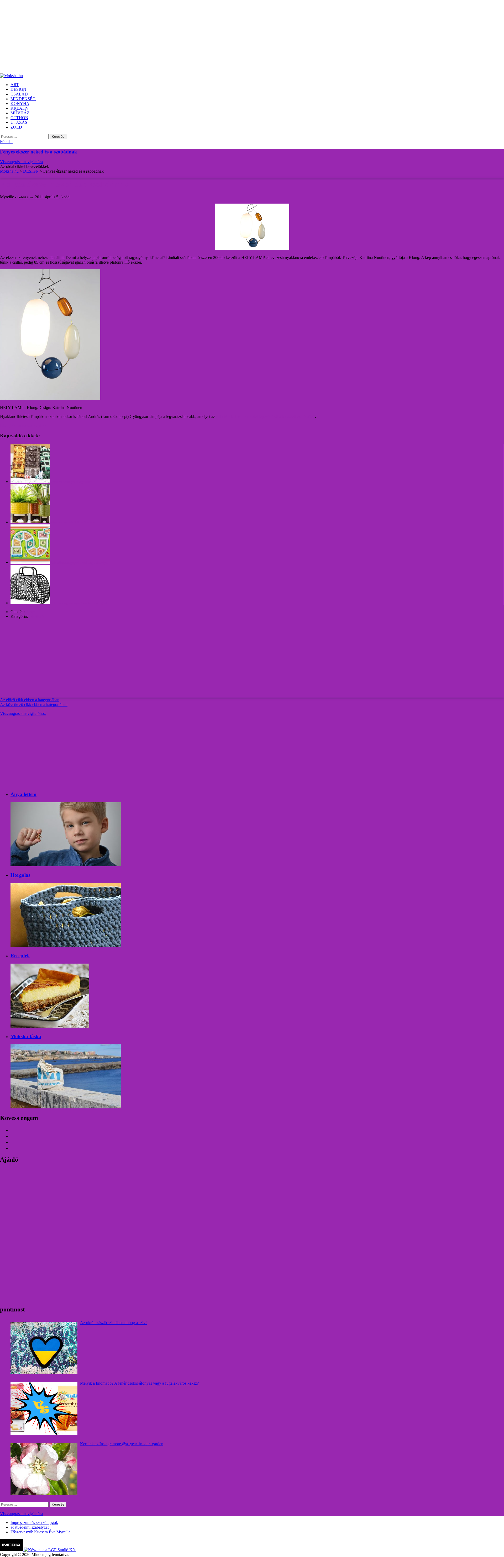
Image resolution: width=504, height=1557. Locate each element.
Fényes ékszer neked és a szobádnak (38, 152)
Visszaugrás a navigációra (21, 162)
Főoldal (6, 141)
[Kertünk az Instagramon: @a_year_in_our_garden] (43, 1469)
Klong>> (7, 425)
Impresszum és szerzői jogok (34, 1522)
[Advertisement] (157, 36)
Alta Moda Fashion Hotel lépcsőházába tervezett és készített (265, 416)
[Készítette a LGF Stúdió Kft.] (50, 1550)
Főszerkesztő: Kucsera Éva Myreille (40, 1532)
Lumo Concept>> (31, 425)
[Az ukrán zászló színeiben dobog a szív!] (43, 1348)
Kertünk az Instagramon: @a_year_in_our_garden (121, 1444)
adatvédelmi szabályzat (29, 1527)
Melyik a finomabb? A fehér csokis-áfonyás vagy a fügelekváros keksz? (139, 1383)
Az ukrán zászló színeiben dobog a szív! (113, 1322)
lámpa (31, 611)
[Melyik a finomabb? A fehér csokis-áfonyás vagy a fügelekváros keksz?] (43, 1408)
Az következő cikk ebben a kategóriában (33, 704)
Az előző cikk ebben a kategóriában (29, 700)
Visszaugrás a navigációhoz (23, 713)
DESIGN (37, 616)
